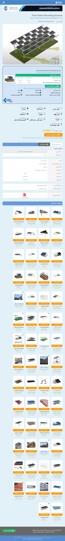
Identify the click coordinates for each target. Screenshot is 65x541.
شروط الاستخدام (47, 537)
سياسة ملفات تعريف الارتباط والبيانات (35, 537)
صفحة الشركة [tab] (43, 144)
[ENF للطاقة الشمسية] (58, 3)
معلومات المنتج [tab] (55, 144)
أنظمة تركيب (59, 21)
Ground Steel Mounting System (48, 70)
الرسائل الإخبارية (17, 537)
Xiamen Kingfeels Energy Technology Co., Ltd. (49, 72)
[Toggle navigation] (4, 1)
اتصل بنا (24, 537)
